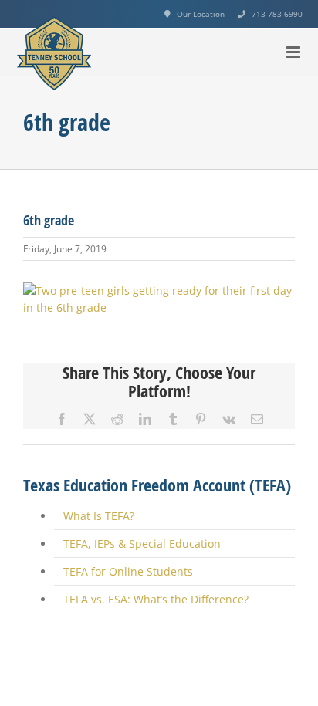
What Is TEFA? (98, 515)
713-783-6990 (277, 13)
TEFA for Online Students (128, 571)
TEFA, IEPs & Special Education (142, 543)
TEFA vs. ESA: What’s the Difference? (156, 599)
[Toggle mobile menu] (294, 52)
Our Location (201, 13)
